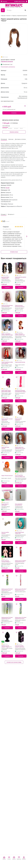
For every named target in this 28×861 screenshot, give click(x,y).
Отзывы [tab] (3, 214)
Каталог (8, 15)
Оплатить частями (14, 132)
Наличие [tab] (10, 139)
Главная (3, 15)
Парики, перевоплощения (19, 15)
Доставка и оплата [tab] (20, 139)
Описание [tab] (4, 139)
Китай (25, 74)
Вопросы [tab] (11, 214)
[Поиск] (25, 10)
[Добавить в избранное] (25, 106)
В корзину (14, 112)
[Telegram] (26, 1)
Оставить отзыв (14, 251)
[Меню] (3, 10)
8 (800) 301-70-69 (19, 1)
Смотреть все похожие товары (14, 662)
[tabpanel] (14, 175)
